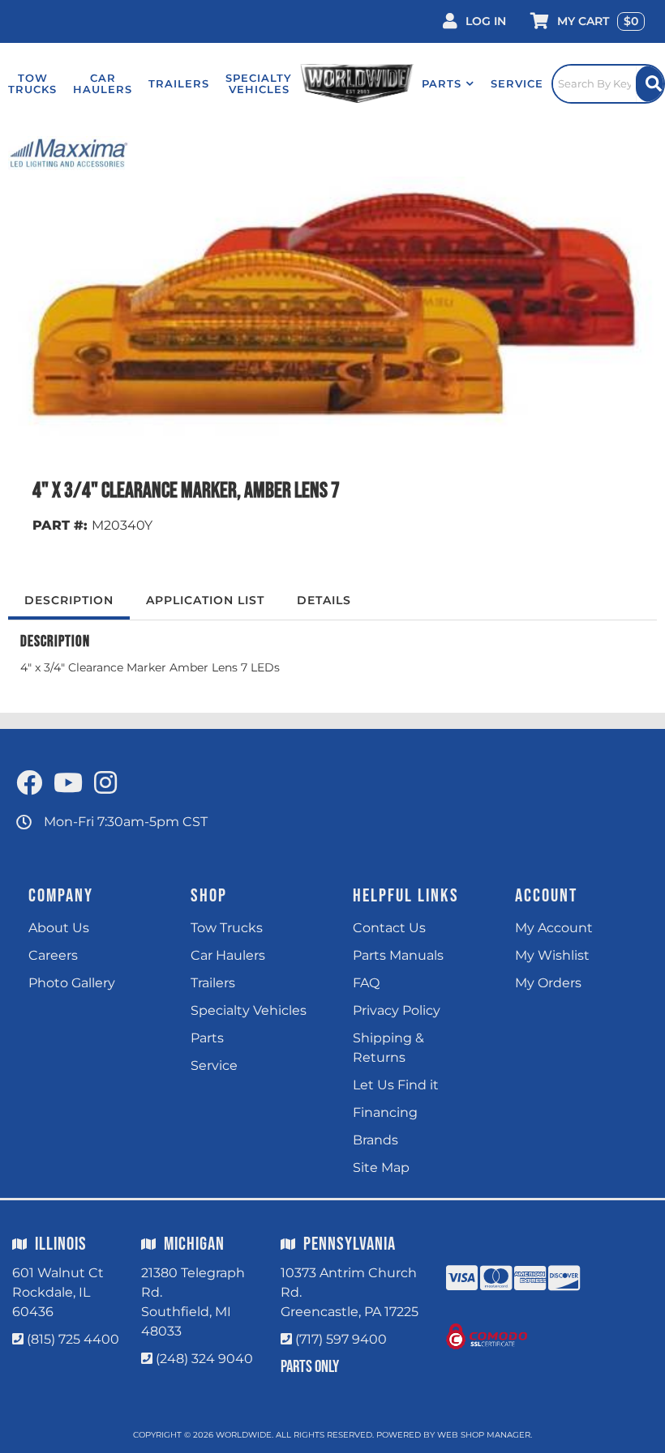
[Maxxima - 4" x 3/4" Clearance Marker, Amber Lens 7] (69, 152)
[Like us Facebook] (29, 783)
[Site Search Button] (649, 84)
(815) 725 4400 (73, 1339)
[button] (448, 83)
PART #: (60, 525)
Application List (205, 600)
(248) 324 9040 (204, 1358)
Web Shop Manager (483, 1435)
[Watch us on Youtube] (68, 783)
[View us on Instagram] (105, 783)
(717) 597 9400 (341, 1339)
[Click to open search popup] (608, 83)
